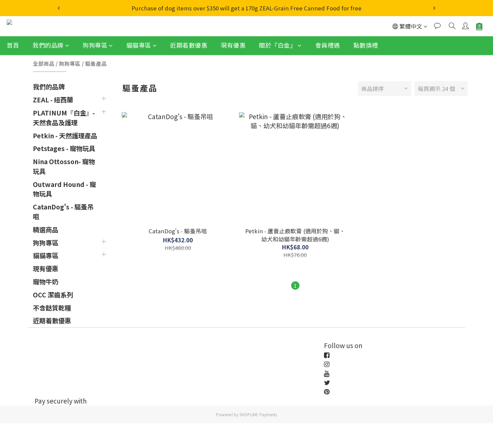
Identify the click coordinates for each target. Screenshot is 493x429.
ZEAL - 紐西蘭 (53, 99)
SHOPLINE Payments (258, 414)
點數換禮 (365, 45)
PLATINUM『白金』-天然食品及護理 (64, 117)
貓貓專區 (138, 45)
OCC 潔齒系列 (53, 294)
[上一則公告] (59, 8)
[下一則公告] (434, 8)
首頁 (13, 45)
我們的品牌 (48, 45)
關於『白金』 (277, 45)
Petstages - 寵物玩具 (64, 148)
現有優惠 (233, 45)
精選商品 (45, 229)
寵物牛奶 (45, 281)
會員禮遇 (327, 45)
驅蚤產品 (96, 63)
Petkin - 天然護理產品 (65, 135)
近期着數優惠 (188, 45)
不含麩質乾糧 (52, 308)
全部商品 (43, 63)
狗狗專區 (95, 45)
